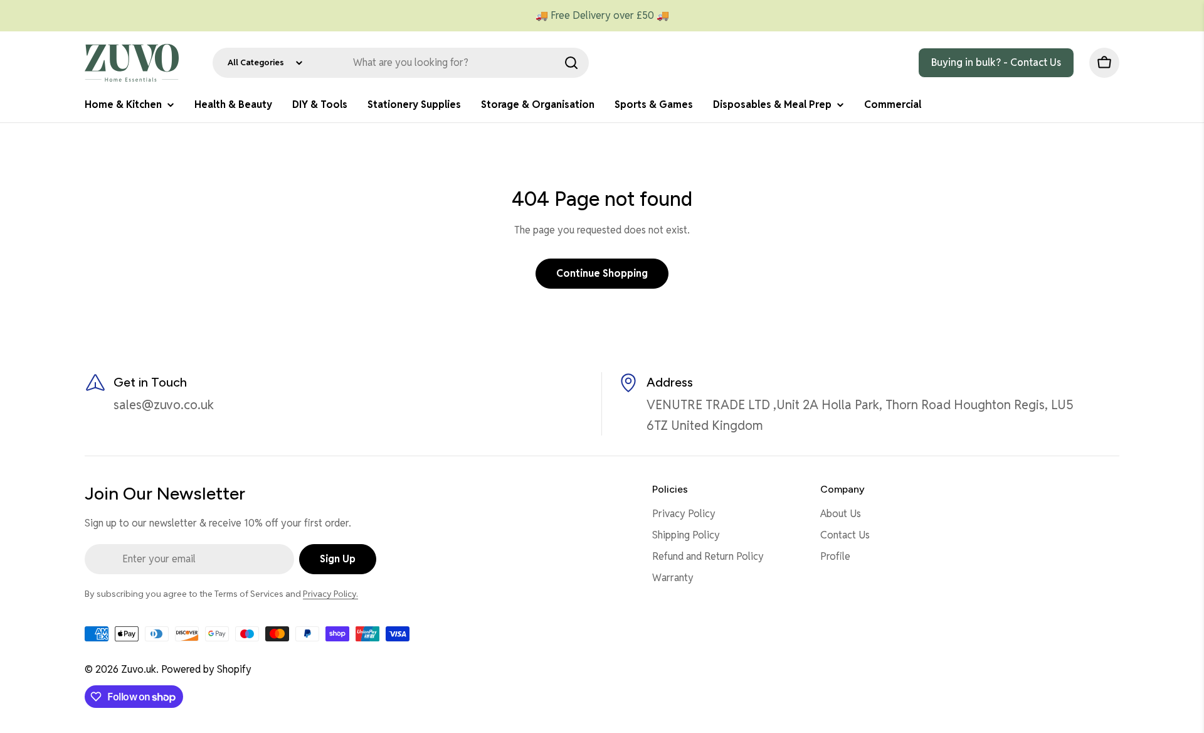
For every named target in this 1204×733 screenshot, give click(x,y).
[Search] (571, 62)
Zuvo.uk (138, 669)
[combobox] (401, 63)
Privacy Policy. (330, 593)
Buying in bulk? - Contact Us (996, 62)
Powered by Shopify (206, 669)
